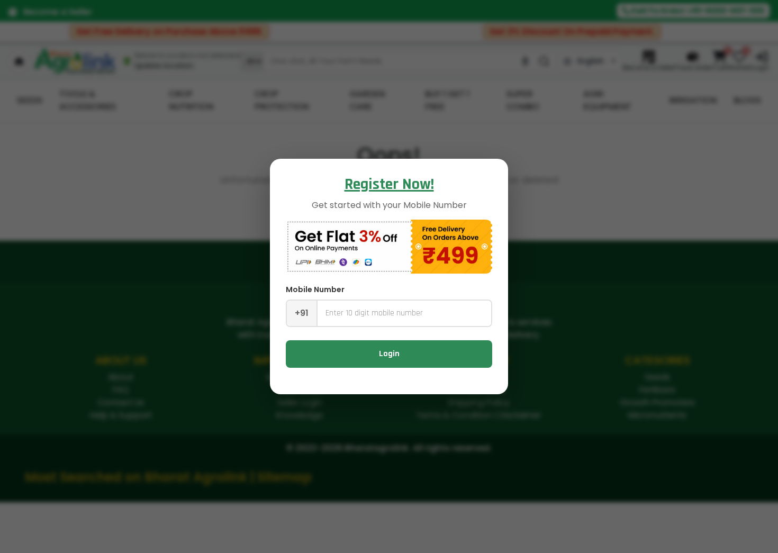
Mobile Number (315, 289)
